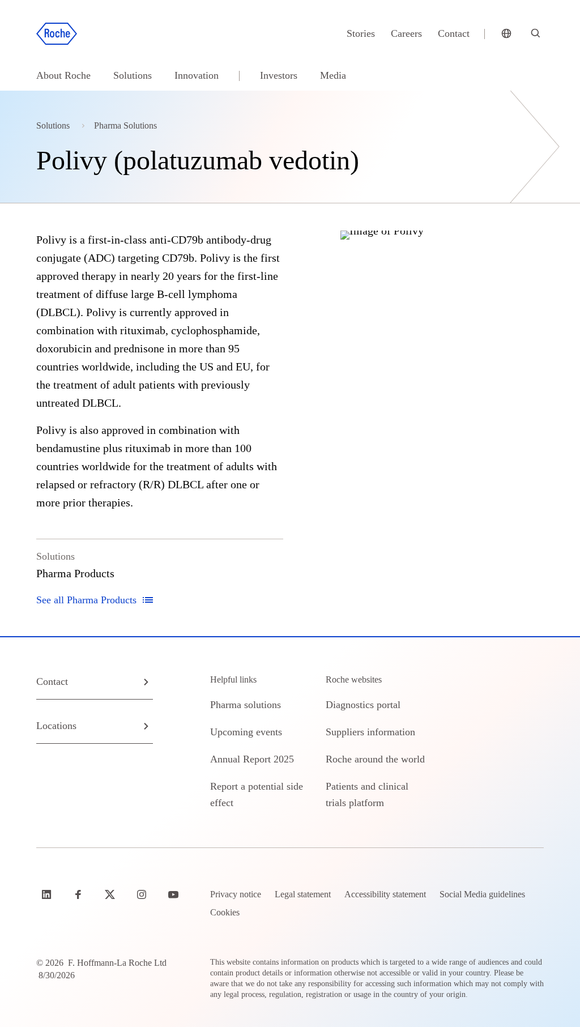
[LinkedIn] (48, 894)
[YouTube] (174, 894)
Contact (454, 33)
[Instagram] (143, 894)
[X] (111, 894)
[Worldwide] (506, 34)
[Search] (536, 34)
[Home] (56, 34)
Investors (278, 75)
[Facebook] (79, 894)
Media (333, 75)
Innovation (196, 75)
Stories (361, 33)
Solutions (132, 75)
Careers (406, 33)
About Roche (63, 75)
